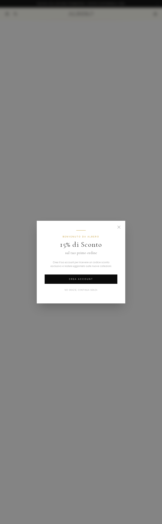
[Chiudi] (119, 227)
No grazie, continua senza (81, 290)
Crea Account (81, 279)
